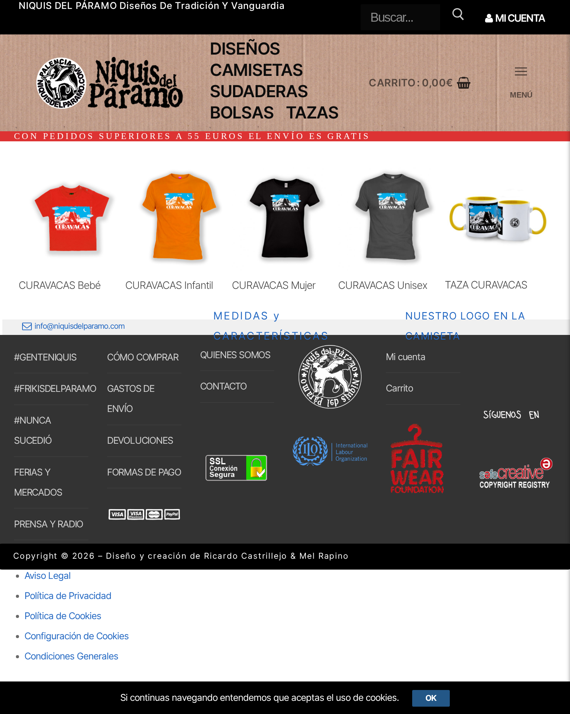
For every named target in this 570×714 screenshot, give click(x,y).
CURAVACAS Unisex (382, 285)
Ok (430, 698)
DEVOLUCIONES (140, 440)
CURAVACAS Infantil (169, 285)
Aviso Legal (47, 575)
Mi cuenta (405, 356)
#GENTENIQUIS (45, 357)
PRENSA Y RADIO (48, 524)
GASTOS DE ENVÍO (130, 398)
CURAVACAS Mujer (273, 285)
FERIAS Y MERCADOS (38, 482)
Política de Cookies (62, 615)
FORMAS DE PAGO (144, 472)
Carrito (399, 388)
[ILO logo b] (330, 462)
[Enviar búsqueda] (457, 17)
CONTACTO (223, 386)
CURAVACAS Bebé (59, 285)
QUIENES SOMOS (235, 354)
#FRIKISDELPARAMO (51, 388)
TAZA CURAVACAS (486, 284)
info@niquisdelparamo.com (79, 326)
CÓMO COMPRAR (142, 357)
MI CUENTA (519, 18)
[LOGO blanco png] (330, 407)
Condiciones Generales (71, 656)
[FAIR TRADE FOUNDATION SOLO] (417, 492)
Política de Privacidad (67, 595)
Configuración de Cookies (76, 636)
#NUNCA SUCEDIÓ (33, 430)
